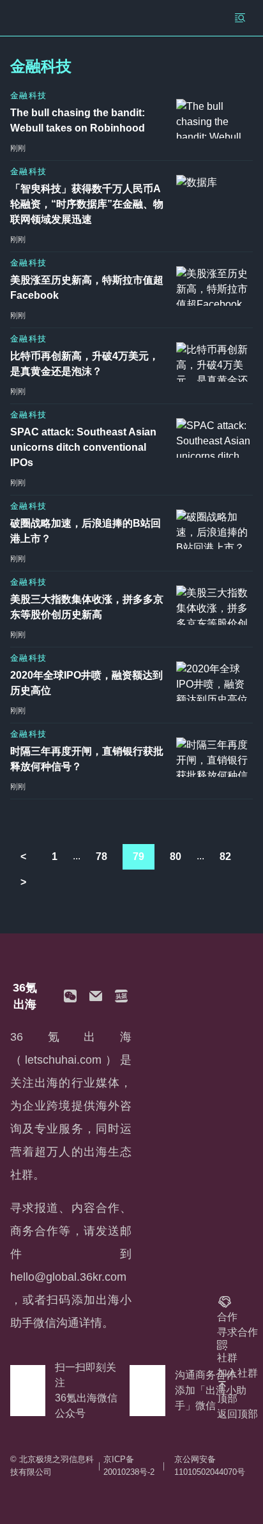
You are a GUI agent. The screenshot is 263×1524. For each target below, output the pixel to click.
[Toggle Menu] (240, 18)
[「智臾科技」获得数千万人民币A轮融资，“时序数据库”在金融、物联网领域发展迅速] (214, 195)
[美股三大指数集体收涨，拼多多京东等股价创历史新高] (214, 605)
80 (175, 856)
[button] (70, 996)
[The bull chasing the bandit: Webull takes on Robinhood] (214, 119)
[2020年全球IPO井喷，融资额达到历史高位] (214, 681)
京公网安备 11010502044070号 (209, 1465)
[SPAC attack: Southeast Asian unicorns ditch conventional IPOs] (214, 438)
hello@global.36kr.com (68, 1277)
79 (138, 856)
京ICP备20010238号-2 (128, 1465)
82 (225, 856)
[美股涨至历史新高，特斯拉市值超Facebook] (214, 286)
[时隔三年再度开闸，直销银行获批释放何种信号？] (214, 757)
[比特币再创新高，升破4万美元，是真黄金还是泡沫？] (214, 362)
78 (101, 856)
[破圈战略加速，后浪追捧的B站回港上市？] (214, 529)
